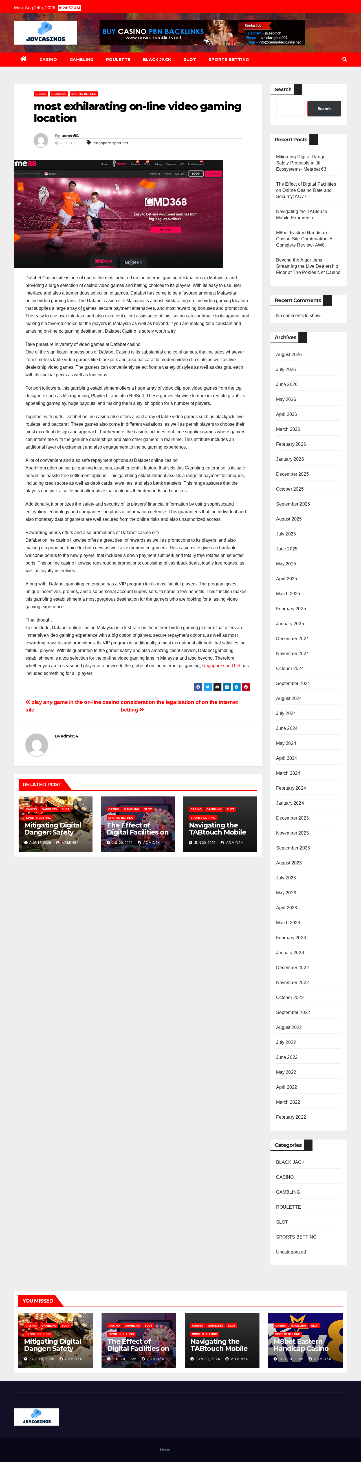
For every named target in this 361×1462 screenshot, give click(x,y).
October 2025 (290, 489)
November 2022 (292, 982)
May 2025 (286, 563)
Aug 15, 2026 (41, 1359)
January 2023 (290, 952)
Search (283, 89)
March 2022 (288, 1102)
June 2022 (287, 1057)
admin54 (70, 135)
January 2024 (290, 803)
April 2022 (286, 1087)
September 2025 (293, 504)
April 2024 (286, 758)
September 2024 (293, 683)
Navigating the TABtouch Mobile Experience (217, 832)
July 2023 (286, 877)
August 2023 (289, 862)
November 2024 (292, 653)
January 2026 (290, 459)
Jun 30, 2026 (208, 1359)
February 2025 (291, 608)
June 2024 (287, 728)
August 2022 (289, 1027)
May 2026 (286, 399)
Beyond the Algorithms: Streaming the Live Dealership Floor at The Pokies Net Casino (308, 266)
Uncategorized (291, 1252)
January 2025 (290, 623)
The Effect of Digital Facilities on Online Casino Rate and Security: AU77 (306, 190)
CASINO (48, 59)
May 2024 (286, 743)
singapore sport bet (110, 143)
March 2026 (288, 429)
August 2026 (289, 354)
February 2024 (291, 788)
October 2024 (290, 668)
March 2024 (288, 773)
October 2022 (290, 997)
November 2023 (292, 833)
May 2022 (286, 1072)
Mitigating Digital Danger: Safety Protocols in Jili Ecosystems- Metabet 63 (302, 163)
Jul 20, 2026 (125, 1359)
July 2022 (286, 1042)
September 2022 (293, 1012)
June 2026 (287, 384)
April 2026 (286, 414)
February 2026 (291, 444)
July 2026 (286, 369)
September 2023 (293, 848)
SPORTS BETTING (229, 59)
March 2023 (288, 922)
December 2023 (292, 818)
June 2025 (287, 548)
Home (165, 1450)
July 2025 (286, 534)
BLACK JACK (157, 59)
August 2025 (289, 519)
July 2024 (286, 713)
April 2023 (286, 907)
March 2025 (288, 593)
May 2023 (286, 892)
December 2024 (292, 638)
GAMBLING (82, 59)
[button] (344, 59)
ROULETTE (118, 59)
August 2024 (289, 698)
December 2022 (292, 967)
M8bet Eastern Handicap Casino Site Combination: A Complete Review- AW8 (304, 238)
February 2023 (291, 937)
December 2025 (292, 474)
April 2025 (286, 578)
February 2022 (291, 1117)
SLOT (190, 59)
